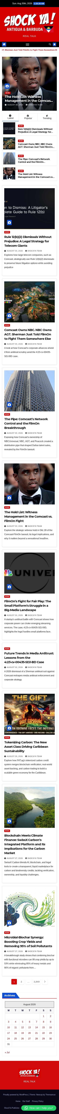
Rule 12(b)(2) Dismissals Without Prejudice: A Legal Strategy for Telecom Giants (35, 132)
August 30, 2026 (15, 105)
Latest (10, 118)
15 (43, 1027)
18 (15, 1033)
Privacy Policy (37, 1101)
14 (36, 1027)
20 (29, 1033)
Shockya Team (35, 105)
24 (8, 1038)
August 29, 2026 (15, 756)
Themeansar (50, 1095)
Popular (28, 118)
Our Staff (26, 1101)
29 (43, 1038)
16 (50, 1027)
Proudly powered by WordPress (16, 1095)
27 (29, 1038)
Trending (47, 118)
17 (8, 1033)
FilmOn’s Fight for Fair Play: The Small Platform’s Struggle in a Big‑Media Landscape (27, 605)
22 (43, 1033)
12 (22, 1027)
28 (36, 1038)
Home (18, 1101)
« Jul (7, 1052)
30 (50, 1038)
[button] (50, 44)
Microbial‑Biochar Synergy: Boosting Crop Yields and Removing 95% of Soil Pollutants (28, 942)
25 (15, 1038)
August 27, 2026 (15, 858)
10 (8, 1027)
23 (50, 1033)
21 (36, 1033)
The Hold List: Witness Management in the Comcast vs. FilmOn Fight (28, 101)
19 (22, 1033)
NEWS (8, 93)
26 (22, 1038)
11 (15, 1027)
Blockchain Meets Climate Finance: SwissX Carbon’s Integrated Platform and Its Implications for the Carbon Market (24, 844)
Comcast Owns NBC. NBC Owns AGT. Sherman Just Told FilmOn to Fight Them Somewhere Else (35, 147)
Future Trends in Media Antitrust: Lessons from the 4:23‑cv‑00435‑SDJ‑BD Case (29, 658)
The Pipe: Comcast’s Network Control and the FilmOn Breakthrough (34, 162)
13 (29, 1027)
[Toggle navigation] (28, 44)
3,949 (37, 981)
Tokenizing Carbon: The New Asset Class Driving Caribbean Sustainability (26, 746)
